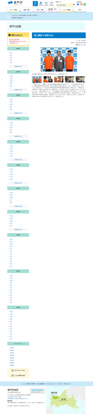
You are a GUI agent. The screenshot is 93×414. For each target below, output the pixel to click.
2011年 (12, 357)
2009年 (12, 362)
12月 (11, 76)
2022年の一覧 (18, 159)
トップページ (15, 15)
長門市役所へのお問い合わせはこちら (17, 398)
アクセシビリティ (50, 383)
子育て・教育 (39, 9)
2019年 (18, 211)
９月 (11, 153)
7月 (11, 55)
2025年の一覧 (18, 89)
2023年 (18, 118)
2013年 (12, 352)
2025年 (18, 71)
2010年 (12, 360)
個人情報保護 (40, 383)
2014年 (12, 350)
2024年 (18, 95)
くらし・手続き (13, 9)
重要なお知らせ (16, 35)
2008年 (12, 365)
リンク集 (59, 383)
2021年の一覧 (18, 182)
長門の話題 (23, 15)
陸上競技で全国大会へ (17, 17)
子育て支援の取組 (61, 5)
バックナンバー (18, 343)
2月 (11, 263)
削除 (24, 17)
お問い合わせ (67, 383)
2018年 (18, 235)
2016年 (18, 307)
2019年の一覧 (18, 229)
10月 (11, 81)
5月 (11, 60)
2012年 (12, 355)
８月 (11, 155)
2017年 (18, 271)
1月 (11, 266)
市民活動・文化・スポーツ (53, 9)
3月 (11, 261)
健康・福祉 (26, 9)
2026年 (18, 48)
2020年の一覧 (18, 206)
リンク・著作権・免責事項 (29, 383)
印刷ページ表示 (82, 44)
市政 (80, 9)
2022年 (18, 141)
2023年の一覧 (18, 136)
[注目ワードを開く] (74, 4)
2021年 (18, 165)
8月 (11, 52)
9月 (11, 83)
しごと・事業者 (66, 9)
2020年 (18, 188)
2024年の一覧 (18, 113)
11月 (11, 78)
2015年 (12, 347)
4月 (11, 62)
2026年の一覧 (18, 66)
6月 (11, 57)
